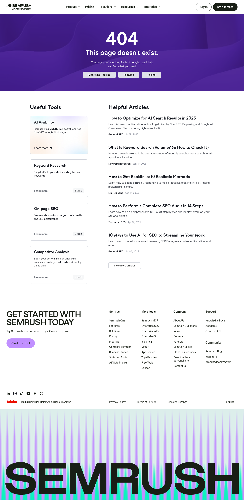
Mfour (145, 347)
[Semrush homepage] (18, 7)
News (176, 331)
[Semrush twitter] (41, 393)
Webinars (211, 357)
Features (129, 74)
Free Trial (114, 341)
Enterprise (150, 6)
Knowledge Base (215, 320)
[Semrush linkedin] (8, 393)
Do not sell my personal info (181, 359)
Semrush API (213, 331)
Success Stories (118, 352)
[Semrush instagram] (15, 393)
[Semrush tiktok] (21, 393)
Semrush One (117, 320)
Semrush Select (182, 347)
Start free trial (20, 343)
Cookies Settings (177, 402)
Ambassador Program (218, 362)
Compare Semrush (120, 347)
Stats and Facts (118, 357)
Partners (178, 341)
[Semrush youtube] (28, 393)
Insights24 (147, 341)
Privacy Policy (117, 402)
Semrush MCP (149, 320)
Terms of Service (147, 402)
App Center (148, 352)
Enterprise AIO (150, 331)
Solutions (107, 6)
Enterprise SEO (150, 326)
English (230, 402)
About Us (178, 320)
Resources (128, 6)
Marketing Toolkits (99, 74)
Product (71, 6)
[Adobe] (11, 401)
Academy (211, 326)
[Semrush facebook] (35, 393)
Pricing (89, 6)
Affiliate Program (119, 362)
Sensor (145, 368)
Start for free (225, 6)
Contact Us (180, 366)
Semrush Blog (213, 351)
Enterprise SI (148, 336)
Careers (178, 336)
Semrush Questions (185, 326)
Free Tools (147, 362)
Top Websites (149, 357)
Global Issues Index (184, 352)
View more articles (124, 265)
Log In (203, 6)
